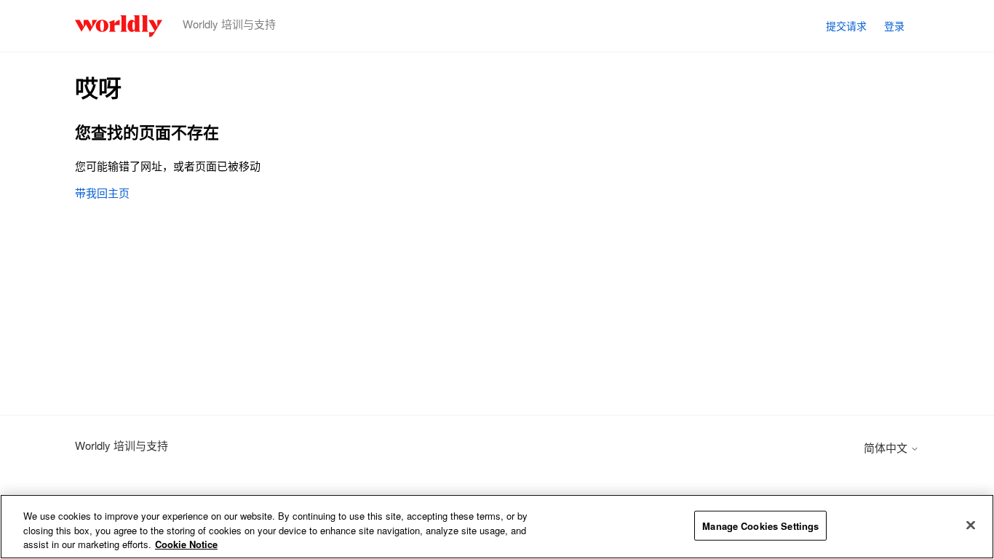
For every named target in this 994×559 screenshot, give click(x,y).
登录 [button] (894, 25)
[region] (497, 526)
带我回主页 (102, 192)
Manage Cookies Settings (760, 525)
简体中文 (887, 447)
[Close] (971, 525)
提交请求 (846, 25)
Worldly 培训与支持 (121, 445)
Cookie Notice (186, 544)
